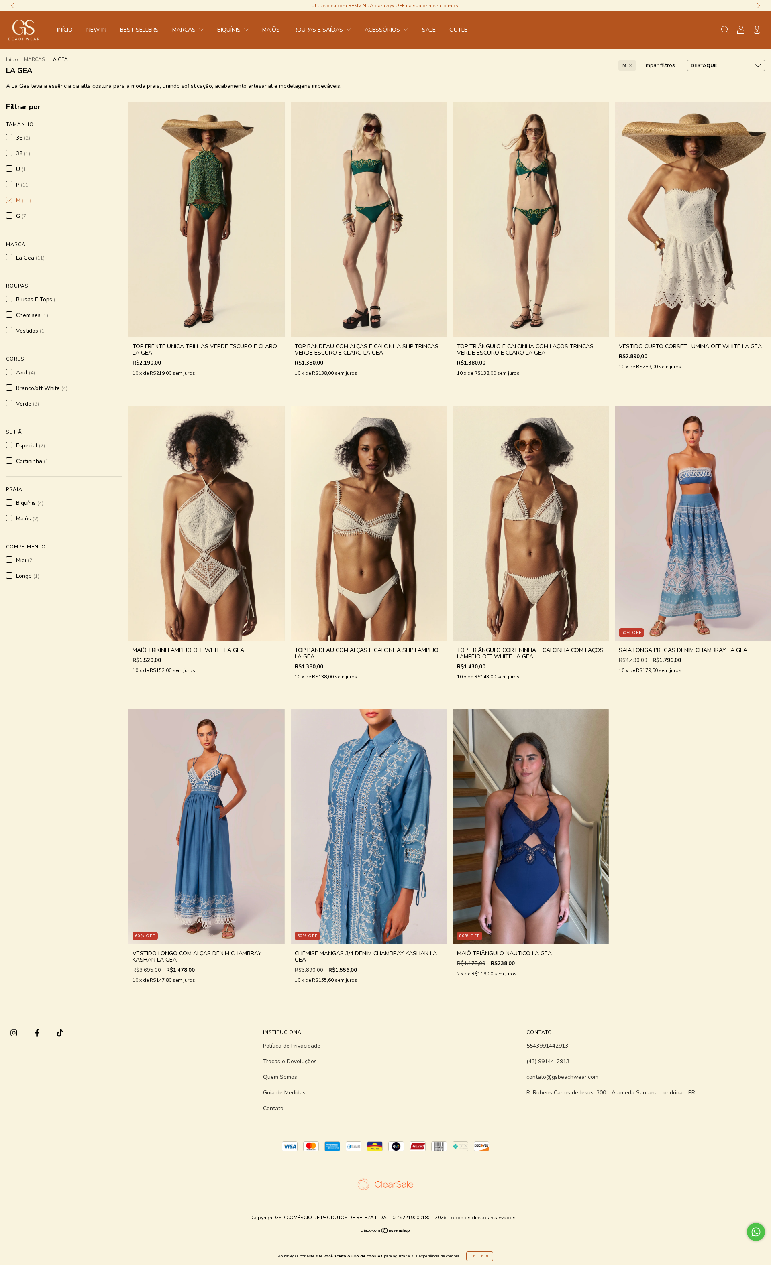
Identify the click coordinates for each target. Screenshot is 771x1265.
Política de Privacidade (291, 1046)
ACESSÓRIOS (383, 30)
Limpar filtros (658, 65)
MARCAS (184, 30)
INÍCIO (65, 30)
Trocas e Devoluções (290, 1061)
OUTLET (460, 30)
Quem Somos (280, 1077)
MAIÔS (271, 30)
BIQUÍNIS (229, 30)
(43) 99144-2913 (547, 1061)
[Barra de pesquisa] (725, 31)
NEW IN (96, 30)
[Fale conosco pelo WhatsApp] (756, 1232)
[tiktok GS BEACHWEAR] (60, 1033)
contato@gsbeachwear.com (562, 1077)
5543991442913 (547, 1046)
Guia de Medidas (284, 1092)
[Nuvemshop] (386, 1231)
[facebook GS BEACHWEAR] (38, 1033)
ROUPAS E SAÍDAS (319, 30)
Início (12, 59)
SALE (429, 30)
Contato (273, 1108)
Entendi (480, 1256)
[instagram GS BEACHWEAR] (14, 1033)
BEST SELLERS (139, 30)
